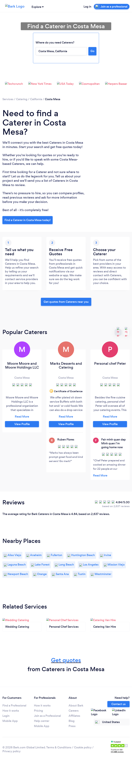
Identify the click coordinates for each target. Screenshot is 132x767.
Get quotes (66, 660)
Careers (74, 711)
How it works (10, 711)
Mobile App (10, 721)
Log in (87, 7)
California (36, 99)
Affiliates (74, 716)
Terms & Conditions (58, 747)
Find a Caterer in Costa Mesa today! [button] (28, 220)
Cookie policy (83, 747)
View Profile (22, 424)
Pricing (38, 711)
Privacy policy (11, 751)
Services (7, 99)
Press (72, 726)
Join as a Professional (47, 716)
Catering (21, 99)
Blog (72, 721)
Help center (41, 721)
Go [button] (92, 51)
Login (5, 716)
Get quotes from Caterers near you (66, 302)
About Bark (76, 705)
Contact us (118, 704)
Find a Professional (14, 705)
